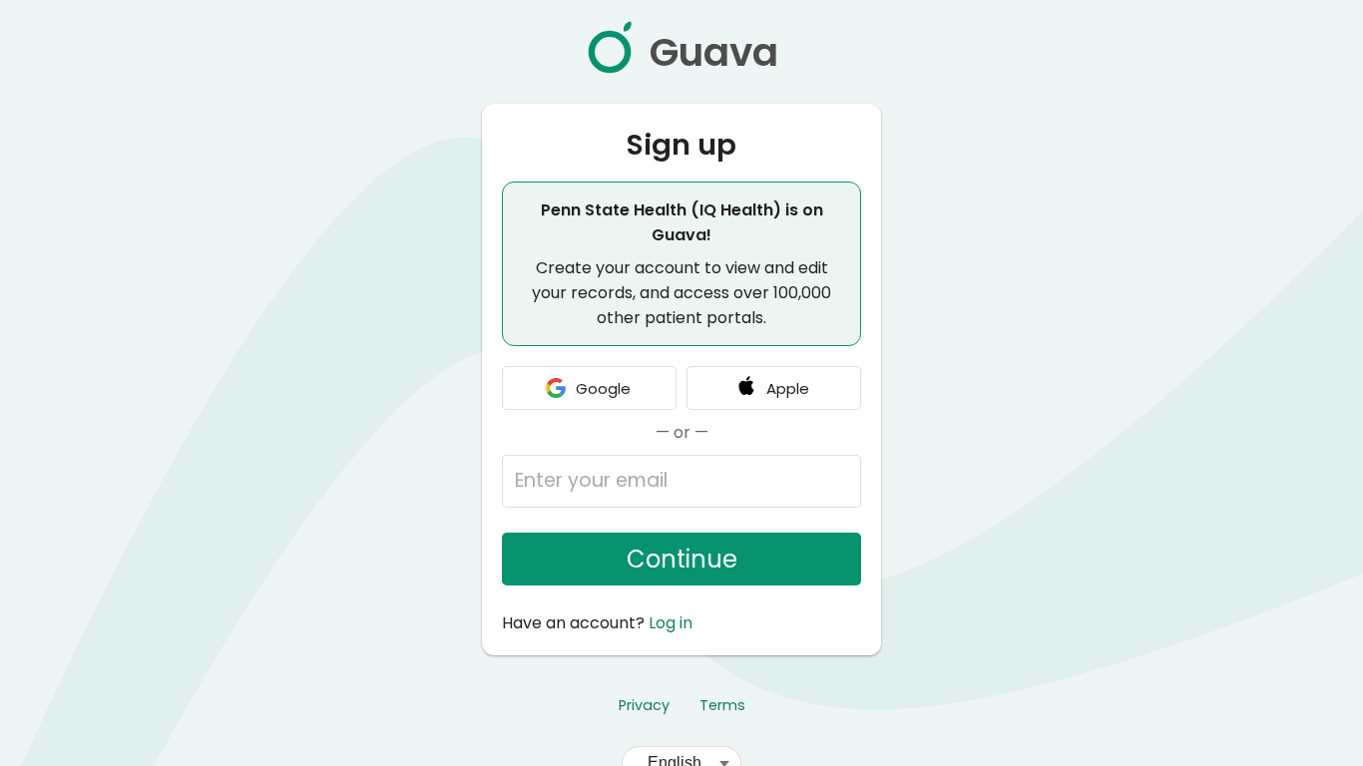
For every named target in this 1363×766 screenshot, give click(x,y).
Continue (682, 559)
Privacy (644, 705)
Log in (670, 622)
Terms (722, 705)
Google (603, 388)
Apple (787, 388)
